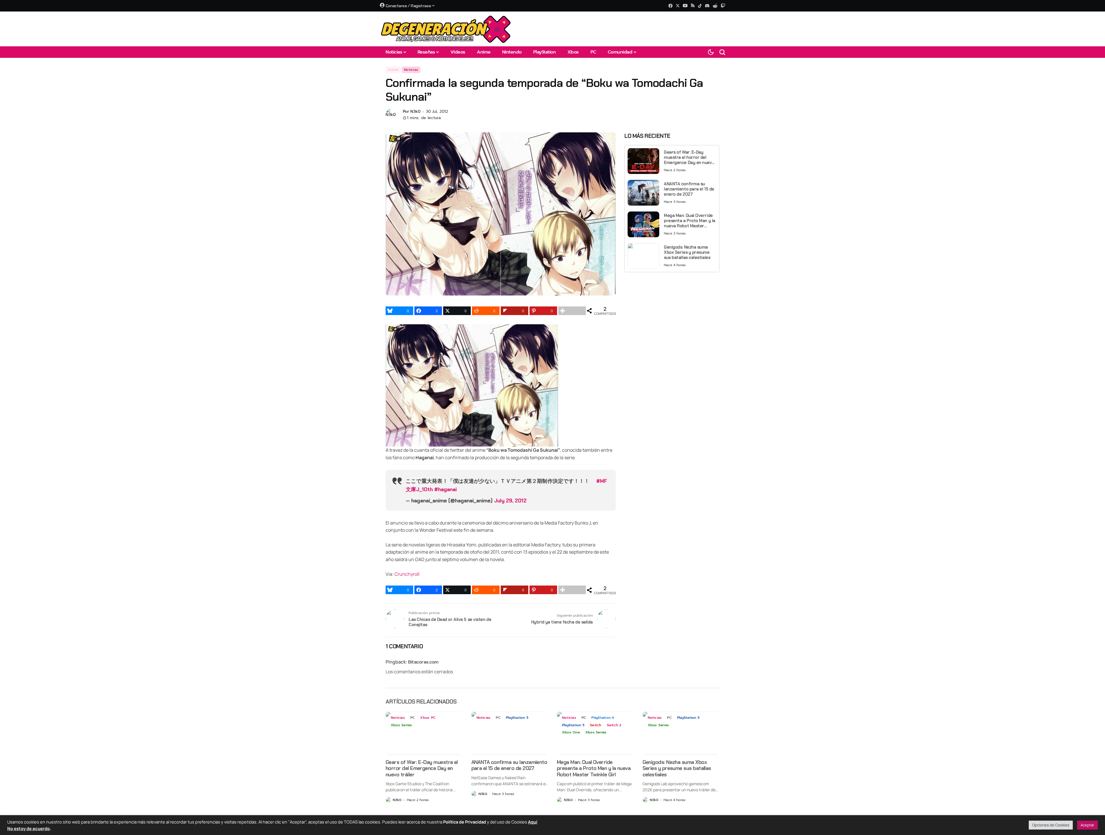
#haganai (445, 489)
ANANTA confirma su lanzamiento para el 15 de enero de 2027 (689, 189)
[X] (677, 5)
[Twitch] (723, 5)
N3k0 (415, 111)
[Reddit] (715, 6)
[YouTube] (685, 5)
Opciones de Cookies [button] (1050, 825)
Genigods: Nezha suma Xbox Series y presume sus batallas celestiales (687, 252)
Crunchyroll (407, 574)
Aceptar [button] (1087, 825)
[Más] (572, 310)
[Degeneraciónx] (446, 28)
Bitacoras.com (423, 662)
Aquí (532, 821)
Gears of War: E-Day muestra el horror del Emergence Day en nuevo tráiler (689, 157)
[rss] (693, 6)
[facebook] (670, 6)
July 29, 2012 (510, 500)
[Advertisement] (671, 317)
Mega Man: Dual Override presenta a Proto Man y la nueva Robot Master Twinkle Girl (689, 220)
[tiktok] (700, 6)
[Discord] (707, 5)
